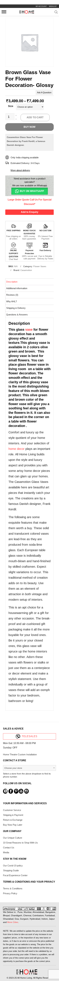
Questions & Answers (17, 314)
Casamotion (26, 270)
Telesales (29, 736)
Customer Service (12, 810)
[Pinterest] (16, 791)
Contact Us (8, 847)
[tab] (29, 281)
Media (6, 852)
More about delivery (20, 170)
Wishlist (53, 6)
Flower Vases (39, 266)
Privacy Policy (10, 893)
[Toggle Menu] (4, 11)
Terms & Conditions (12, 888)
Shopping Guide (11, 870)
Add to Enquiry (29, 212)
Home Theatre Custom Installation (20, 754)
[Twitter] (5, 791)
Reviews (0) (12, 295)
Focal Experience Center (15, 875)
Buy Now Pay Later (12, 824)
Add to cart (35, 117)
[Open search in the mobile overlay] (56, 12)
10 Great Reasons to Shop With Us (20, 842)
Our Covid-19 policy (13, 865)
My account (41, 6)
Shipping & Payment (13, 815)
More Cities (12, 922)
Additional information (16, 288)
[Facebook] (10, 791)
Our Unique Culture (12, 837)
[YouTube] (21, 791)
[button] (29, 191)
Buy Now (29, 127)
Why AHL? (11, 301)
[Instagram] (26, 791)
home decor (16, 448)
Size (10, 106)
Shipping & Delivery (16, 308)
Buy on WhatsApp (32, 191)
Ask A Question (44, 92)
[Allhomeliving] (26, 12)
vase (29, 329)
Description (11, 281)
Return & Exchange (12, 820)
